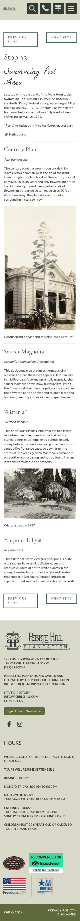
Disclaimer (66, 914)
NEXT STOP (61, 37)
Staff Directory (17, 692)
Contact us (13, 701)
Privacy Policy (61, 910)
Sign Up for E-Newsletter (24, 711)
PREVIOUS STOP (17, 40)
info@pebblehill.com (21, 696)
